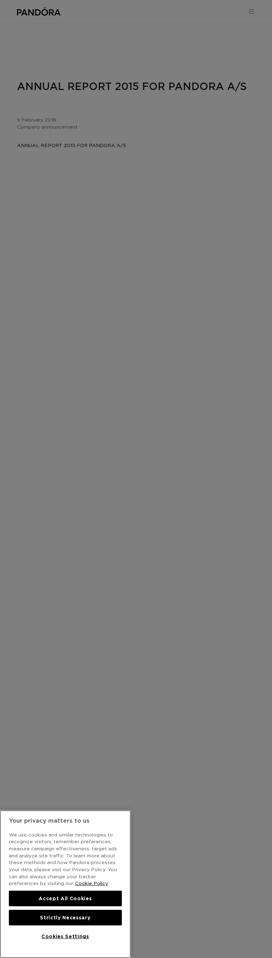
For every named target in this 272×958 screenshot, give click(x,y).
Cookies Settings (65, 936)
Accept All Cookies (65, 898)
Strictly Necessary (65, 917)
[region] (65, 884)
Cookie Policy (91, 883)
